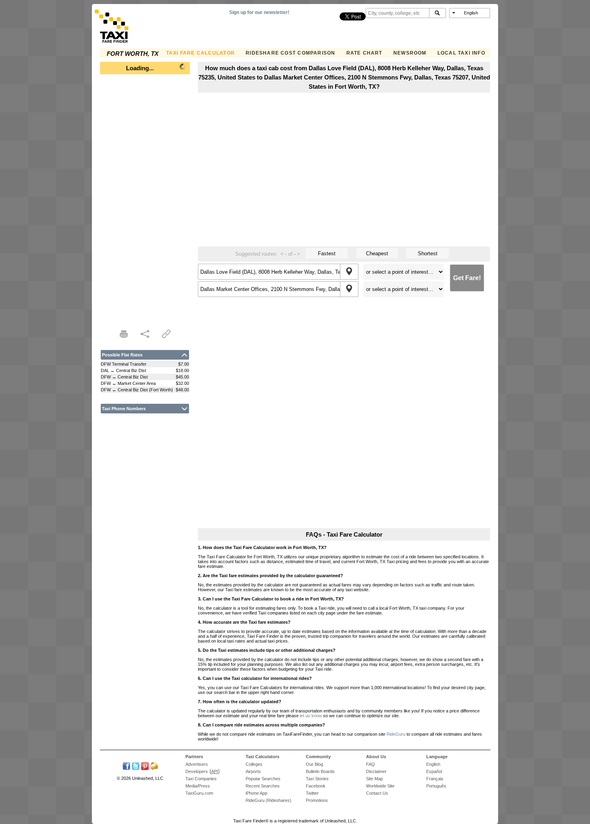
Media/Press (197, 785)
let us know (311, 715)
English (433, 764)
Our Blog (314, 764)
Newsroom (410, 53)
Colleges (254, 764)
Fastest (327, 253)
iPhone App (256, 793)
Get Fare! (467, 278)
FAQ (370, 764)
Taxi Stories (317, 778)
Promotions (317, 800)
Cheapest (377, 253)
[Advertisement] (145, 199)
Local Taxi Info (461, 53)
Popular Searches (263, 778)
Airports (253, 771)
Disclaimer (376, 771)
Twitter (312, 793)
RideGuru (396, 734)
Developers (196, 771)
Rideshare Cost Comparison (290, 53)
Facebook (316, 785)
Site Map (374, 778)
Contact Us (377, 793)
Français (435, 778)
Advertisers (196, 764)
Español (434, 771)
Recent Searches (263, 785)
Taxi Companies (201, 778)
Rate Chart (364, 53)
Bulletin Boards (320, 771)
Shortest (427, 253)
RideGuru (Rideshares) (268, 800)
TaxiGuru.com (199, 793)
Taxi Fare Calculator (200, 53)
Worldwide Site (380, 785)
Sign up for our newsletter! (259, 12)
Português (436, 785)
